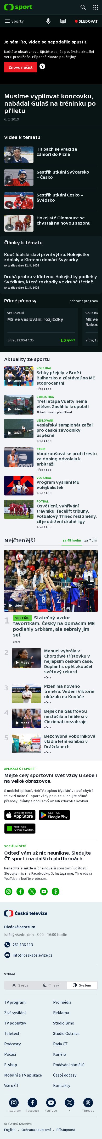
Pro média (62, 1002)
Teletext (12, 1033)
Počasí (10, 1054)
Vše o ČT (11, 1085)
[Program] (63, 21)
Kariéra (59, 1054)
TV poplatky (15, 1023)
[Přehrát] (9, 159)
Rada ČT (60, 1043)
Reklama (61, 1012)
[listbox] (51, 985)
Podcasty (12, 1043)
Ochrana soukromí (36, 1129)
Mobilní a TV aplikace (23, 1075)
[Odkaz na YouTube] (43, 891)
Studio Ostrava (66, 1033)
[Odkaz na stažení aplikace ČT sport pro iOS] (20, 815)
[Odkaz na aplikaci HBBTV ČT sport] (20, 828)
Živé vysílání (15, 1012)
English (9, 1129)
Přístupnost (65, 1129)
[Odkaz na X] (32, 891)
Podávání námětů (68, 1064)
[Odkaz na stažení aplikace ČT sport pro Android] (54, 815)
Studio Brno (63, 1023)
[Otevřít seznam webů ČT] (95, 7)
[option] (20, 985)
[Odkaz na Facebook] (20, 891)
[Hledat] (83, 7)
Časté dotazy (64, 1075)
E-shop (10, 1064)
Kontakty (61, 1085)
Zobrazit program (83, 301)
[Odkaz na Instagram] (8, 891)
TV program (15, 1002)
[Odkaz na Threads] (55, 891)
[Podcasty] (48, 21)
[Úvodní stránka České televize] (26, 913)
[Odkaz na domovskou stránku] (26, 7)
